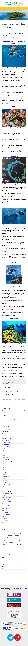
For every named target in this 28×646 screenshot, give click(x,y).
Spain (5, 482)
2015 (3, 574)
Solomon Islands (6, 514)
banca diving (5, 538)
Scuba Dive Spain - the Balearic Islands (10, 421)
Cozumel (6, 463)
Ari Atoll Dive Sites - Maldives (8, 398)
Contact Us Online (15, 589)
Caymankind (19, 544)
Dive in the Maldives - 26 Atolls (8, 394)
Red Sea (5, 480)
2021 (3, 564)
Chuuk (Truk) (6, 459)
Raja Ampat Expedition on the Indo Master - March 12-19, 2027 (13, 414)
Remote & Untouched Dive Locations (11, 510)
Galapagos (6, 467)
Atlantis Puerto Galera (14, 537)
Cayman (20, 540)
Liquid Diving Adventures (13, 37)
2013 (3, 578)
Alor (17, 533)
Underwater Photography (8, 524)
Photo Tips (5, 507)
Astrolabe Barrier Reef (10, 535)
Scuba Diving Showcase (8, 512)
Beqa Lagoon (18, 538)
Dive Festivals (6, 440)
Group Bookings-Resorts (9, 489)
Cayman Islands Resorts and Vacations (9, 544)
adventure (9, 533)
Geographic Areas (7, 446)
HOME (2, 8)
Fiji (4, 465)
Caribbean (16, 540)
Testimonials (5, 518)
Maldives (3, 38)
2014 (3, 576)
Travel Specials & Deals (8, 522)
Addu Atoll (4, 533)
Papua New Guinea (8, 476)
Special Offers (6, 516)
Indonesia (6, 471)
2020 (3, 566)
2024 (3, 559)
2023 (3, 561)
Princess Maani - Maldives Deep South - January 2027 (13, 417)
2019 (3, 568)
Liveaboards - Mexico (8, 493)
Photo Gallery (6, 505)
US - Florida (7, 484)
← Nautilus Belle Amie (6, 27)
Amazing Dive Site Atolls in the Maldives (13, 34)
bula (13, 540)
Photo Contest (6, 503)
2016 (3, 572)
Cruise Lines (5, 431)
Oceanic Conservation (7, 501)
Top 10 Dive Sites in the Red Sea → (19, 28)
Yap (5, 486)
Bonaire (5, 453)
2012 (3, 580)
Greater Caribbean (8, 469)
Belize (5, 452)
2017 (3, 570)
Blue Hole (9, 540)
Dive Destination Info (7, 438)
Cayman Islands (10, 542)
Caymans (6, 455)
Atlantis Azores (17, 535)
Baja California (21, 537)
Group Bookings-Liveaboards (10, 488)
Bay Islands (10, 538)
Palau (5, 474)
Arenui (23, 533)
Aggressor (14, 533)
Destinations (22, 37)
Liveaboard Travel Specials (8, 491)
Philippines (6, 478)
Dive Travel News (6, 444)
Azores (5, 436)
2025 (3, 557)
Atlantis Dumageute (6, 537)
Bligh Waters (5, 540)
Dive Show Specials (7, 442)
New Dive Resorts (7, 497)
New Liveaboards (6, 499)
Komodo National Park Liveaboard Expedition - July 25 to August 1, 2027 (13, 411)
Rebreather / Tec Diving (8, 508)
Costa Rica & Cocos (8, 461)
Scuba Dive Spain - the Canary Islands (10, 419)
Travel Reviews (6, 520)
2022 (3, 562)
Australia (6, 450)
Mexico (4, 495)
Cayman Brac (5, 542)
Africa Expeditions (7, 429)
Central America (7, 457)
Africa (5, 448)
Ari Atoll (4, 535)
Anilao (5, 435)
